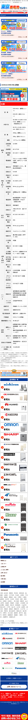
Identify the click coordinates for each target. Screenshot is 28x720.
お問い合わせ (4, 572)
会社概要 (3, 582)
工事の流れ (3, 578)
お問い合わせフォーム (14, 686)
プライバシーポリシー (19, 697)
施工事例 (3, 575)
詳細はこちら (22, 37)
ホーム (2, 693)
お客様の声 (3, 566)
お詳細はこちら (21, 79)
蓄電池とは (3, 560)
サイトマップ (4, 698)
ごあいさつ (3, 563)
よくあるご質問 (4, 569)
